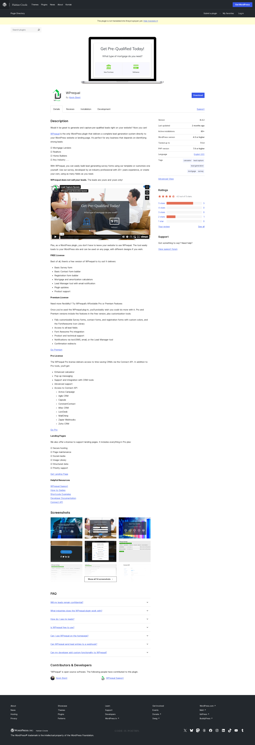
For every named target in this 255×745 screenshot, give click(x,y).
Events (155, 710)
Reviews (70, 109)
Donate (156, 714)
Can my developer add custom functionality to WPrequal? (78, 652)
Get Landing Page (59, 474)
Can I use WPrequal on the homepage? (69, 636)
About (13, 706)
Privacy (14, 718)
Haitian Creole (42, 731)
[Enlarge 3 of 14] (147, 521)
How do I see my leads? (62, 619)
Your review (164, 226)
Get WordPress (242, 4)
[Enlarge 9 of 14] (147, 567)
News (13, 710)
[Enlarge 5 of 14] (113, 544)
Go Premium (56, 349)
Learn (107, 706)
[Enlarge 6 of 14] (147, 544)
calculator (187, 160)
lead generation (197, 166)
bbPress (204, 714)
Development (103, 109)
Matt (203, 710)
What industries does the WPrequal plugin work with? (76, 611)
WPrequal (55, 133)
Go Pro (54, 429)
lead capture (198, 160)
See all (201, 226)
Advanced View (166, 179)
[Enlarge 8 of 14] (113, 567)
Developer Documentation (63, 498)
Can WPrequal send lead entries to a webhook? (73, 644)
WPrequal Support (59, 486)
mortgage (192, 171)
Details (56, 109)
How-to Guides (57, 490)
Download (198, 95)
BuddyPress (206, 718)
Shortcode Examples (60, 494)
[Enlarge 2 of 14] (113, 521)
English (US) (199, 154)
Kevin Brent (74, 97)
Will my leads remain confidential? (66, 602)
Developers (110, 714)
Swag (156, 718)
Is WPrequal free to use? (62, 627)
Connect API (56, 502)
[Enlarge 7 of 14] (79, 567)
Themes (61, 710)
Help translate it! (150, 21)
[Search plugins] (38, 29)
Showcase (62, 706)
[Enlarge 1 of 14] (79, 521)
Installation (86, 109)
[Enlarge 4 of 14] (79, 544)
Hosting (14, 714)
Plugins (61, 714)
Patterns (61, 718)
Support (201, 109)
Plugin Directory (18, 13)
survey (200, 171)
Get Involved (158, 706)
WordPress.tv (112, 718)
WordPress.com (208, 706)
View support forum (167, 249)
